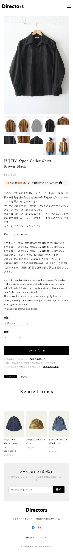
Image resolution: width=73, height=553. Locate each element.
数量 (6, 331)
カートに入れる (36, 350)
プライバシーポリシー (23, 519)
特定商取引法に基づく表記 (48, 519)
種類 (6, 317)
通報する (24, 377)
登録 (58, 489)
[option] (36, 65)
